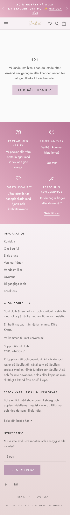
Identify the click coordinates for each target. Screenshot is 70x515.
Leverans (9, 276)
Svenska (43, 496)
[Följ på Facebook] (6, 484)
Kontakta (9, 241)
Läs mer (52, 162)
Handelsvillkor (13, 269)
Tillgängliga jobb (15, 283)
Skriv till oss (52, 213)
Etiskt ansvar (52, 141)
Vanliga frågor (13, 262)
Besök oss (10, 291)
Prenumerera (22, 470)
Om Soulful (11, 248)
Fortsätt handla (35, 90)
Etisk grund (11, 255)
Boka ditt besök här (16, 420)
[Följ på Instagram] (16, 484)
